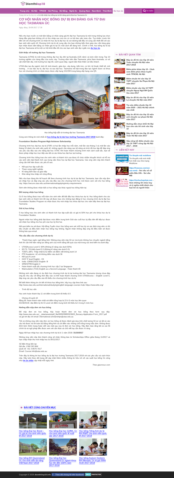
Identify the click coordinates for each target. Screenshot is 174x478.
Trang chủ (23, 15)
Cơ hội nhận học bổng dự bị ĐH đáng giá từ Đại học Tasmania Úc (62, 15)
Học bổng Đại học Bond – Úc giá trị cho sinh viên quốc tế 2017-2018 (32, 433)
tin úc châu (28, 360)
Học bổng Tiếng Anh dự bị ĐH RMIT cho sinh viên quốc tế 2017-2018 (93, 433)
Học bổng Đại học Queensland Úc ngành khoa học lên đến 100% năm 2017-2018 (62, 462)
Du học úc (32, 15)
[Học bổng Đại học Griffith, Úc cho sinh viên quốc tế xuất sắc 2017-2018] (63, 419)
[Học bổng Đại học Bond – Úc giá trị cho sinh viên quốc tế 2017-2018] (33, 419)
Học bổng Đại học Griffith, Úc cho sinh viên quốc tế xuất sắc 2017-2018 (63, 433)
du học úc (95, 48)
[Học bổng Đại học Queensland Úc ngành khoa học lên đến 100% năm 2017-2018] (63, 447)
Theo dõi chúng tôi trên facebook (69, 475)
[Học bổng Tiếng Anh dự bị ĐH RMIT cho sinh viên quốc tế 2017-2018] (93, 419)
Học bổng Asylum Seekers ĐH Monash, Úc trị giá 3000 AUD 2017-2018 (92, 460)
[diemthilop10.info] (32, 5)
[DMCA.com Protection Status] (93, 475)
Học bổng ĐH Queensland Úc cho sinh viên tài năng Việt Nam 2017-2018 (32, 460)
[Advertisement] (64, 385)
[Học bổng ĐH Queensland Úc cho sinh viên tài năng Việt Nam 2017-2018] (33, 447)
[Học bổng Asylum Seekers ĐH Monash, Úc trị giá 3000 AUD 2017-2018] (93, 447)
